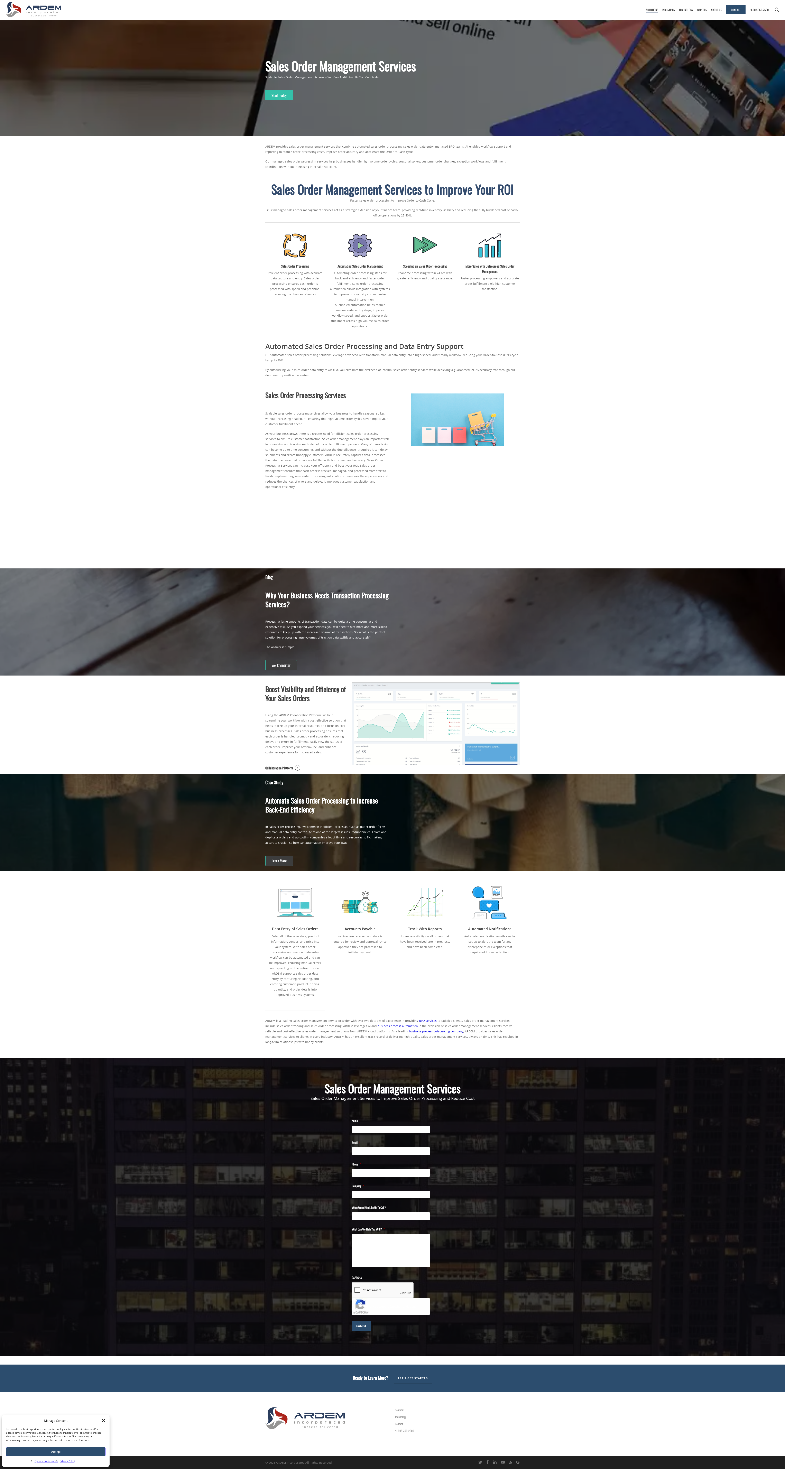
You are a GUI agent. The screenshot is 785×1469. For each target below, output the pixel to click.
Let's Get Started (413, 1378)
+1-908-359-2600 (404, 1431)
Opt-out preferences (46, 1461)
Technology (400, 1417)
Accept (56, 1451)
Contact (399, 1424)
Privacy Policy (67, 1461)
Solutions (399, 1410)
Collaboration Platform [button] (279, 767)
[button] (103, 1421)
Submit (361, 1326)
